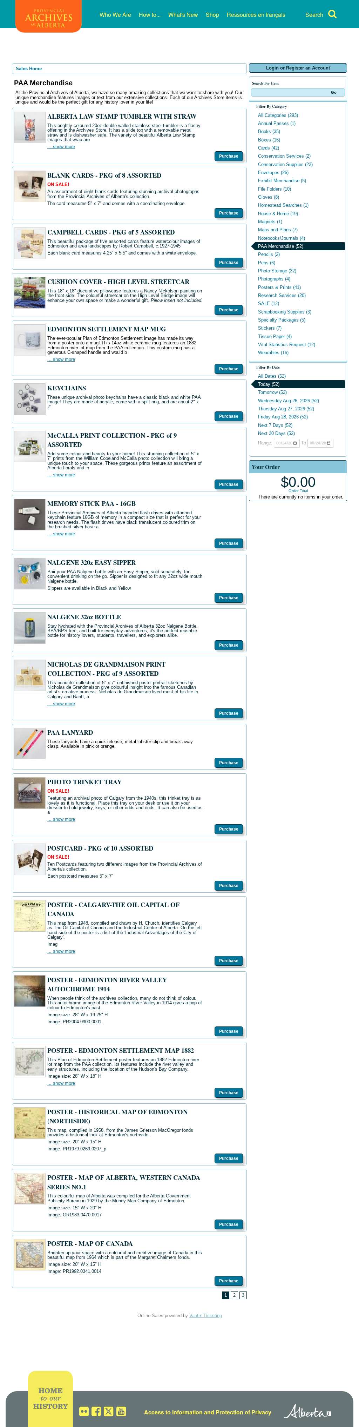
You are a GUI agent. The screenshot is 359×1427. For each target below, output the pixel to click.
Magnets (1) (270, 221)
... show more (61, 146)
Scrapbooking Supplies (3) (284, 312)
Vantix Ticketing (205, 1315)
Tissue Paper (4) (275, 336)
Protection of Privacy (243, 1412)
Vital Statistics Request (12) (286, 344)
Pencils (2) (269, 254)
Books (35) (269, 131)
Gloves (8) (268, 197)
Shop (212, 15)
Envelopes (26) (273, 172)
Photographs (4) (274, 279)
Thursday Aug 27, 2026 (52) (286, 408)
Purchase (228, 156)
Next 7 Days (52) (275, 425)
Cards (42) (268, 148)
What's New (183, 15)
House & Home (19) (278, 213)
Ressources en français (256, 15)
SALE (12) (268, 303)
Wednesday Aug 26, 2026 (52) (288, 400)
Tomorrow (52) (272, 392)
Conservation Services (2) (284, 156)
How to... (150, 15)
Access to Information (173, 1412)
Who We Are (115, 15)
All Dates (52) (272, 376)
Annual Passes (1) (277, 123)
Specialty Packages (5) (281, 320)
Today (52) (268, 384)
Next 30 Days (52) (276, 433)
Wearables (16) (273, 352)
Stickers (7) (270, 328)
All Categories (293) (278, 115)
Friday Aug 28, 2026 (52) (283, 416)
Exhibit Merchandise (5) (282, 180)
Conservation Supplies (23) (285, 164)
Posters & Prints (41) (279, 287)
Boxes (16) (269, 140)
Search (314, 15)
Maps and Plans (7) (278, 229)
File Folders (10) (274, 189)
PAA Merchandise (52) (280, 246)
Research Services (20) (282, 295)
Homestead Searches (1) (283, 205)
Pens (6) (266, 262)
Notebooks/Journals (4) (281, 238)
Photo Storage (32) (277, 270)
